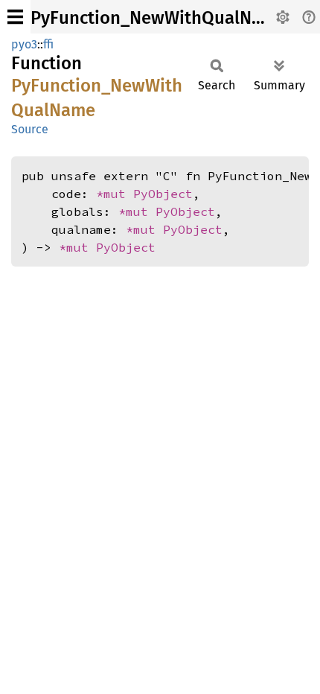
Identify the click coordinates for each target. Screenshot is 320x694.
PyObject (163, 193)
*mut (114, 193)
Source (29, 129)
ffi (48, 44)
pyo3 (24, 44)
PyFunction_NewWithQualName (158, 17)
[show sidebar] (15, 17)
